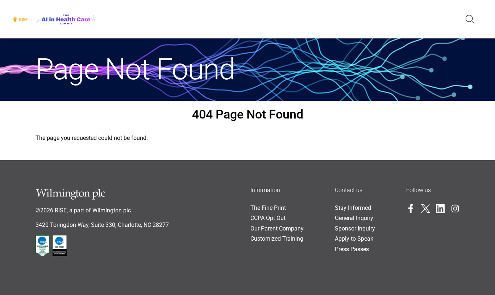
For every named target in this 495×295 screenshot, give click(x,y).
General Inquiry (354, 218)
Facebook (410, 208)
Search (470, 19)
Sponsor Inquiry (355, 228)
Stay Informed (353, 207)
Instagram (455, 208)
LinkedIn (440, 208)
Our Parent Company (277, 228)
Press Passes (352, 249)
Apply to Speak (354, 238)
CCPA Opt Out (268, 218)
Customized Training (276, 238)
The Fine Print (268, 207)
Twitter (425, 208)
